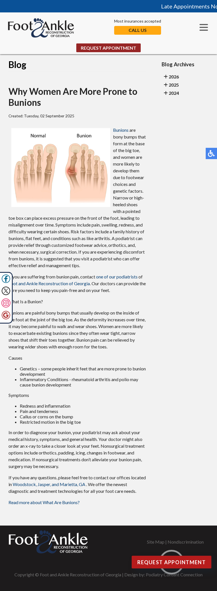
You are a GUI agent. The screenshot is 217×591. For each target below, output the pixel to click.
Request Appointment (108, 47)
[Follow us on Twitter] (5, 293)
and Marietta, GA (68, 484)
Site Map (155, 541)
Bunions (121, 130)
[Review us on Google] (5, 317)
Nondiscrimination (186, 541)
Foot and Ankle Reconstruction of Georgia (49, 283)
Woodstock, (25, 484)
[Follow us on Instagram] (5, 305)
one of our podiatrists (117, 276)
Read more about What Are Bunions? (44, 502)
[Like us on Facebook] (5, 281)
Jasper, (44, 484)
